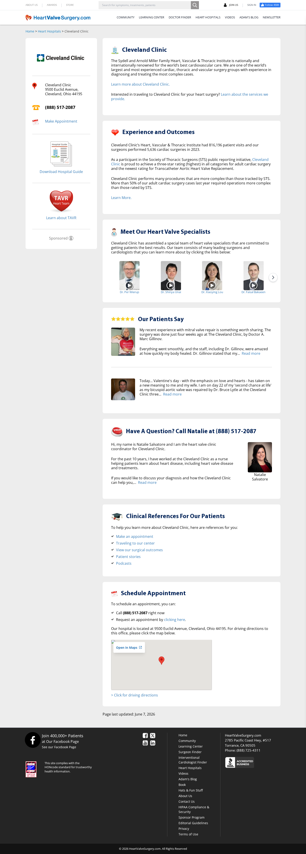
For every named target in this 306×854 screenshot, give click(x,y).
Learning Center (191, 746)
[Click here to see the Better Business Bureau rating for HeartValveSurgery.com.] (264, 762)
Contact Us (187, 801)
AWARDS (52, 4)
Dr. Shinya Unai (171, 292)
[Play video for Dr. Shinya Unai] (171, 285)
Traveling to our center (135, 543)
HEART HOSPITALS (208, 17)
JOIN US (233, 4)
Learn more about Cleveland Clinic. (140, 84)
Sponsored (58, 238)
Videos (183, 773)
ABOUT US (32, 4)
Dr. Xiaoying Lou (212, 292)
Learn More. (121, 197)
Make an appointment (134, 536)
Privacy (184, 828)
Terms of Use (188, 834)
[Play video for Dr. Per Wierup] (129, 285)
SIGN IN (251, 4)
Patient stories (128, 556)
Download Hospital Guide (61, 171)
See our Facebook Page (59, 747)
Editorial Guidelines (193, 823)
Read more (251, 353)
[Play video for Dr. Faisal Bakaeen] (253, 285)
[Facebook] (32, 740)
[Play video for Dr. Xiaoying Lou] (212, 285)
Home (30, 31)
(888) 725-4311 (249, 750)
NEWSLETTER (271, 17)
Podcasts (123, 563)
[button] (161, 660)
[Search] (195, 5)
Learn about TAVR (61, 217)
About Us (185, 796)
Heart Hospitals (49, 31)
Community (187, 741)
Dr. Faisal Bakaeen (253, 292)
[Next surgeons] (273, 277)
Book (182, 785)
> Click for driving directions (134, 695)
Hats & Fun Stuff (191, 790)
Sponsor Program (192, 817)
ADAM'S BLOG (248, 17)
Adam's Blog (188, 779)
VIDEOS (230, 17)
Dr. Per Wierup (129, 292)
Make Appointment (61, 121)
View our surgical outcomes (139, 550)
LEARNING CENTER (151, 17)
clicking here (174, 619)
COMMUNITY (125, 17)
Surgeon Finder (190, 752)
